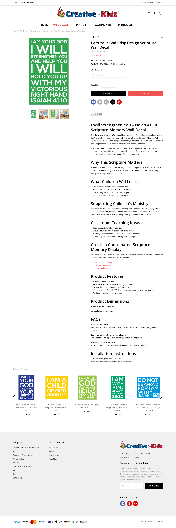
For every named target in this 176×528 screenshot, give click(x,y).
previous (14, 397)
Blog (14, 474)
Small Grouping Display (102, 262)
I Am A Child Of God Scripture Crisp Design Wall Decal (56, 407)
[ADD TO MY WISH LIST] (35, 382)
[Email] (99, 102)
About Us (16, 451)
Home (44, 24)
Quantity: (94, 85)
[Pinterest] (119, 102)
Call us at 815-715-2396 (24, 2)
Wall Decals (61, 24)
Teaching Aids (102, 24)
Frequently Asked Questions (24, 455)
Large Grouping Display (102, 268)
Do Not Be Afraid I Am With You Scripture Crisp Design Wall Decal (148, 407)
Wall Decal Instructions (22, 466)
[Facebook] (93, 102)
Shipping (16, 470)
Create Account (147, 2)
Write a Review (97, 55)
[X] (112, 102)
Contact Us (17, 478)
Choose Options (26, 396)
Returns (16, 462)
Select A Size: (96, 70)
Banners (81, 24)
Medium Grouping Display (103, 265)
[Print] (106, 102)
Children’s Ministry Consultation (26, 447)
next (160, 397)
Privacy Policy (18, 459)
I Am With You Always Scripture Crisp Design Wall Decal (117, 407)
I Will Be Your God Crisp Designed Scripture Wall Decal (26, 407)
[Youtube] (135, 503)
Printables (125, 24)
